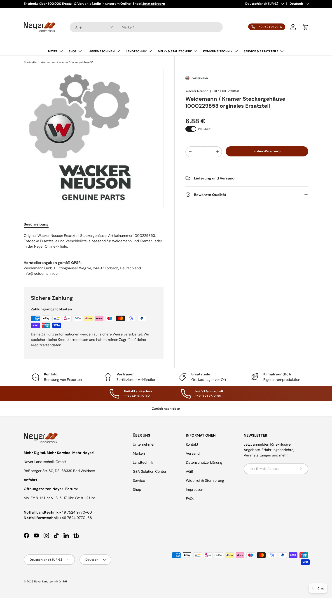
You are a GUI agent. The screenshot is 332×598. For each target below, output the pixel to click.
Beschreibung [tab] (36, 224)
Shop (137, 489)
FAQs (190, 498)
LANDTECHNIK (136, 51)
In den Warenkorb (267, 151)
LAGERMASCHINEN (101, 51)
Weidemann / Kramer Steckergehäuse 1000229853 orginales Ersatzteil (68, 62)
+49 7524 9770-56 (76, 517)
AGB (189, 471)
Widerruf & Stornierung (205, 480)
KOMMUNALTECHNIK (218, 51)
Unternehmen (144, 444)
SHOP (73, 51)
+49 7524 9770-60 (75, 512)
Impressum (195, 489)
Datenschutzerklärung (204, 462)
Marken (139, 453)
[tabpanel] (94, 241)
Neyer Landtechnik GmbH (50, 581)
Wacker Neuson (196, 91)
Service (139, 480)
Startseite (30, 62)
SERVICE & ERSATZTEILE (261, 51)
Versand (193, 453)
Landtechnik (143, 462)
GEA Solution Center (149, 471)
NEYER (53, 51)
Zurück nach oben (166, 409)
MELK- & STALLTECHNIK (175, 51)
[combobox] (146, 27)
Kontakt (192, 444)
